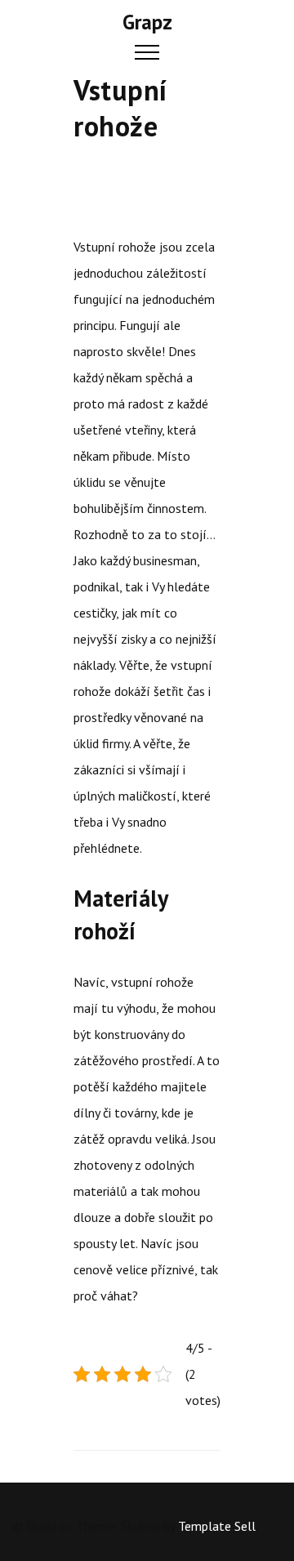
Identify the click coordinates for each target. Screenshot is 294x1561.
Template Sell (217, 1526)
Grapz (147, 22)
